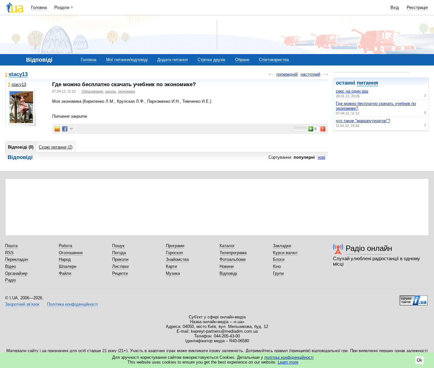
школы (110, 91)
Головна (39, 7)
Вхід (394, 7)
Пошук (118, 245)
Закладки (282, 245)
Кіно (277, 266)
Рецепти (120, 273)
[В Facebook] (64, 128)
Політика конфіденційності (72, 304)
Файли (65, 273)
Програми (175, 245)
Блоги (278, 259)
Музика (173, 273)
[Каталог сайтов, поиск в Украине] (414, 298)
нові (321, 157)
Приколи (120, 259)
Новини (227, 266)
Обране (242, 59)
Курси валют (285, 252)
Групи (278, 273)
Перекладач (16, 259)
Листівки (120, 266)
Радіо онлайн (369, 248)
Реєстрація (417, 7)
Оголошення (71, 252)
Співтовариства (274, 59)
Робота (65, 245)
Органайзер (16, 273)
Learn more (288, 362)
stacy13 (18, 74)
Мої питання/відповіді (127, 59)
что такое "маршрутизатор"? (363, 120)
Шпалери (67, 266)
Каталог (227, 245)
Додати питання (172, 59)
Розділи (61, 7)
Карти (171, 266)
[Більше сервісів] (71, 129)
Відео (10, 266)
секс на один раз (352, 91)
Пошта (11, 245)
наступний (310, 74)
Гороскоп (174, 252)
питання (367, 83)
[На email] (57, 128)
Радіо (10, 280)
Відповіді (228, 273)
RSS (9, 252)
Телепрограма (233, 252)
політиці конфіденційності (289, 357)
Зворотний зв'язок (22, 304)
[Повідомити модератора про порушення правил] (323, 128)
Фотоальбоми (233, 259)
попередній (287, 74)
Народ (65, 259)
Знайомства (177, 259)
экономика (126, 91)
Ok (419, 360)
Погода (119, 252)
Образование (92, 91)
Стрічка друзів (211, 59)
